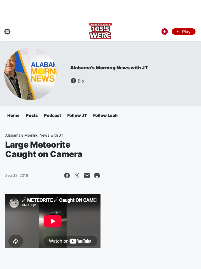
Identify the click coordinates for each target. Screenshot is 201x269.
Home (13, 115)
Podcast (52, 115)
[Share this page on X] (77, 175)
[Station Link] (100, 31)
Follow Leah (105, 115)
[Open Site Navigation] (7, 31)
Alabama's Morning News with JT (109, 67)
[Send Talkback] (164, 31)
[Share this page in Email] (87, 175)
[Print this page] (96, 175)
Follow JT (77, 115)
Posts (32, 115)
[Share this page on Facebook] (67, 175)
